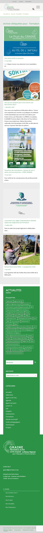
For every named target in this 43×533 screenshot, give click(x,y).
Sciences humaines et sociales (15, 347)
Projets (8, 338)
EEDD (8, 321)
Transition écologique (17, 350)
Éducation (27, 350)
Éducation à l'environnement (14, 352)
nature (18, 330)
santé (32, 341)
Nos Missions (10, 496)
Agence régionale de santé (14, 304)
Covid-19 (9, 406)
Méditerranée (10, 330)
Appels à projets (24, 307)
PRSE (30, 338)
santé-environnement (12, 344)
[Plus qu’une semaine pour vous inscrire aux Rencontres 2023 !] (21, 85)
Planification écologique (13, 333)
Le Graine (6, 489)
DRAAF (22, 315)
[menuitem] (15, 1)
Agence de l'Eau (18, 301)
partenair (35, 528)
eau (35, 318)
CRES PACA (9, 315)
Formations (10, 324)
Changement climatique (21, 310)
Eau (7, 408)
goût (16, 324)
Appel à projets (11, 403)
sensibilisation (28, 347)
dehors (16, 315)
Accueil (14, 1)
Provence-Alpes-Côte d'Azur (20, 338)
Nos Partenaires (11, 507)
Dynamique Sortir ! (12, 318)
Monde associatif (12, 419)
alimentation (26, 304)
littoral (30, 327)
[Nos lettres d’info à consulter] (21, 41)
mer (34, 327)
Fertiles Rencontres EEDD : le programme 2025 (19, 267)
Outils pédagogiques (27, 330)
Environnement (15, 321)
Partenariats (10, 425)
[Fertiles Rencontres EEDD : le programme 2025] (21, 250)
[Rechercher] (32, 9)
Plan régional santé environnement (16, 335)
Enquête (9, 411)
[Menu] (37, 7)
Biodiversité (10, 310)
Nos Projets (9, 500)
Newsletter (29, 1)
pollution (30, 335)
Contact (21, 1)
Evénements (10, 414)
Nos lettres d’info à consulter (14, 58)
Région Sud (26, 341)
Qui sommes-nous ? (12, 493)
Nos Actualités (10, 504)
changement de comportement (15, 312)
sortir (8, 350)
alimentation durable (12, 307)
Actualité (9, 392)
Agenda (8, 400)
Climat (27, 312)
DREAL (27, 315)
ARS (31, 307)
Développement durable (25, 318)
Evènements (25, 321)
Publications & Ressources (14, 341)
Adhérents (9, 301)
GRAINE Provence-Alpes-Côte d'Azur (16, 327)
